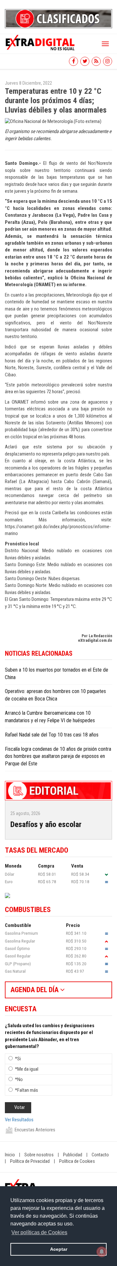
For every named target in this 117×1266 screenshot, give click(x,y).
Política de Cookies (77, 1161)
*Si (18, 1059)
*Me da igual (26, 1069)
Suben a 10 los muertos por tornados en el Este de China (56, 673)
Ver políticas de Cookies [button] (39, 1232)
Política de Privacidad (30, 1161)
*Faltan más (26, 1090)
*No (19, 1079)
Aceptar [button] (58, 1249)
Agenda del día (35, 990)
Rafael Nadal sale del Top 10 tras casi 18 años (51, 735)
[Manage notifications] (102, 1252)
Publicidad (72, 1154)
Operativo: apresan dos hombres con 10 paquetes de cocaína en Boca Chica (55, 695)
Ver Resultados (19, 1120)
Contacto (100, 1154)
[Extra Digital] (40, 42)
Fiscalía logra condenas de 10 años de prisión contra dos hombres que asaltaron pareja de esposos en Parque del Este (58, 756)
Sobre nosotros (39, 1154)
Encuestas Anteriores (35, 1130)
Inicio (10, 1154)
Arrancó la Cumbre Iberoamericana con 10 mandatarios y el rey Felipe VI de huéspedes (50, 717)
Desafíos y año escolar (46, 824)
